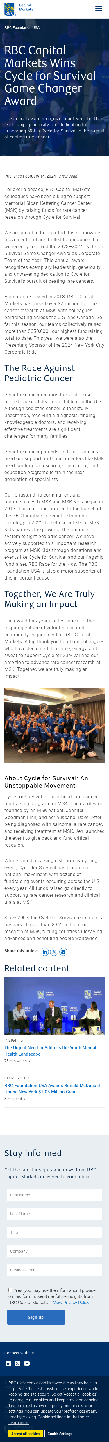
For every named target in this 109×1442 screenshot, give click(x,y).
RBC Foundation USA (22, 27)
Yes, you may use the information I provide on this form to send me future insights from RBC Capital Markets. (52, 1296)
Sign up (52, 1317)
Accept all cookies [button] (25, 1433)
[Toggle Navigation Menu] (99, 8)
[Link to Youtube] (27, 1363)
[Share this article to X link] (54, 952)
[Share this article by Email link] (63, 952)
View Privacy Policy (71, 1302)
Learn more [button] (18, 1422)
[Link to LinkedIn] (8, 1363)
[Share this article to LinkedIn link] (45, 952)
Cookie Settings (60, 1433)
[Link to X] (17, 1363)
